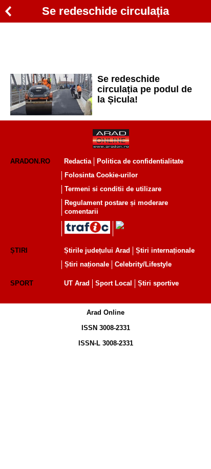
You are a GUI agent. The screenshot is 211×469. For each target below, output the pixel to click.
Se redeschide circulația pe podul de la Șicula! (144, 89)
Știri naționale (87, 264)
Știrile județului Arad (97, 250)
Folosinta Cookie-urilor (101, 175)
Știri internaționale (165, 250)
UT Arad (77, 283)
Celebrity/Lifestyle (143, 264)
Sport (21, 283)
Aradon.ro (30, 161)
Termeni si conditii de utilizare (113, 189)
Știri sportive (158, 283)
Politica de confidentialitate (140, 161)
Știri (19, 250)
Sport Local (113, 283)
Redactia (77, 161)
